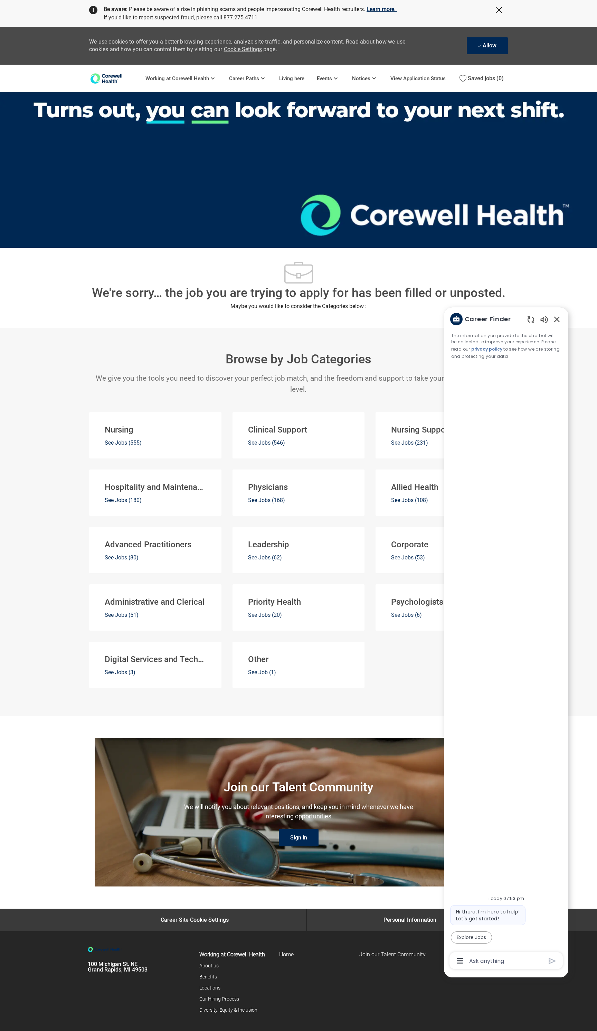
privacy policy (486, 349)
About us (209, 965)
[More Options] (460, 961)
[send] (552, 961)
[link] (299, 837)
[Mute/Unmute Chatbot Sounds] (544, 319)
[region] (506, 639)
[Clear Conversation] (531, 319)
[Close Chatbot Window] (556, 319)
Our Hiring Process (219, 999)
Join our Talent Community (392, 954)
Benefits (208, 976)
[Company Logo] (114, 78)
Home (286, 954)
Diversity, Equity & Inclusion (228, 1010)
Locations (209, 988)
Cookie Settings (243, 49)
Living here (291, 78)
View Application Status (418, 78)
